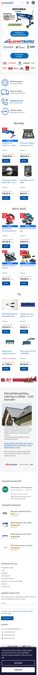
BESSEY (17, 440)
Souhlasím (18, 670)
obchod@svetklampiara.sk (12, 622)
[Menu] (33, 3)
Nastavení (18, 663)
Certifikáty (4, 566)
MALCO (6, 438)
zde (3, 657)
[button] (4, 18)
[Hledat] (22, 3)
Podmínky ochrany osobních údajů (11, 574)
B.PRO (25, 438)
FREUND (12, 440)
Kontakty (4, 577)
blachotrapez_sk (9, 631)
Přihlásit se (7, 611)
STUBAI (6, 440)
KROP (16, 436)
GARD (21, 436)
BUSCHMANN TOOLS (15, 438)
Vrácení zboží (5, 579)
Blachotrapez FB (9, 628)
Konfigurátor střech (7, 561)
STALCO (23, 440)
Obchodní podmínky (7, 571)
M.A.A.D (25, 436)
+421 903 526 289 (9, 625)
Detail (6, 158)
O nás (3, 563)
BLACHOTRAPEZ (9, 436)
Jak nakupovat (5, 569)
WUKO (29, 438)
